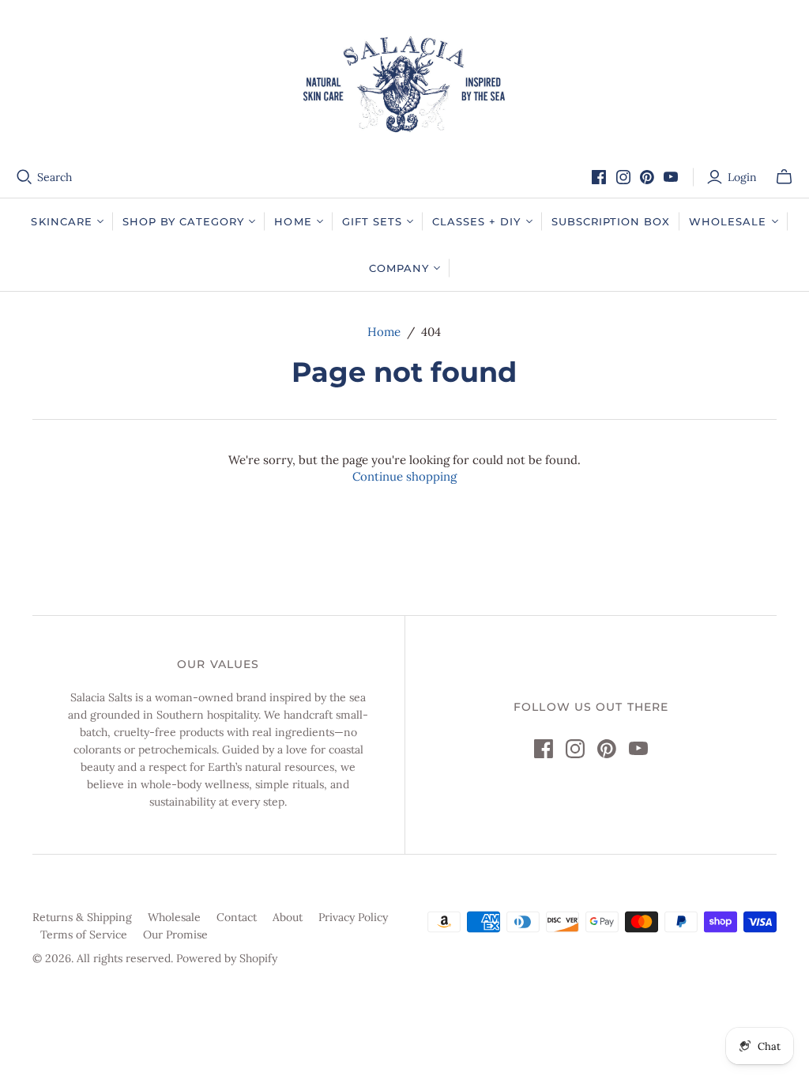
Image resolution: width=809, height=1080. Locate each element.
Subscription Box (611, 221)
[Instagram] (623, 177)
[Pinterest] (647, 177)
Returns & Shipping (82, 917)
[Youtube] (671, 177)
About (288, 917)
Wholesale (174, 917)
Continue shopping (404, 476)
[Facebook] (599, 177)
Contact (236, 917)
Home (384, 331)
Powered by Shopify (226, 958)
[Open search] (24, 177)
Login (742, 177)
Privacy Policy (353, 917)
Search (54, 177)
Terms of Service (83, 934)
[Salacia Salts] (404, 84)
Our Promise (175, 934)
